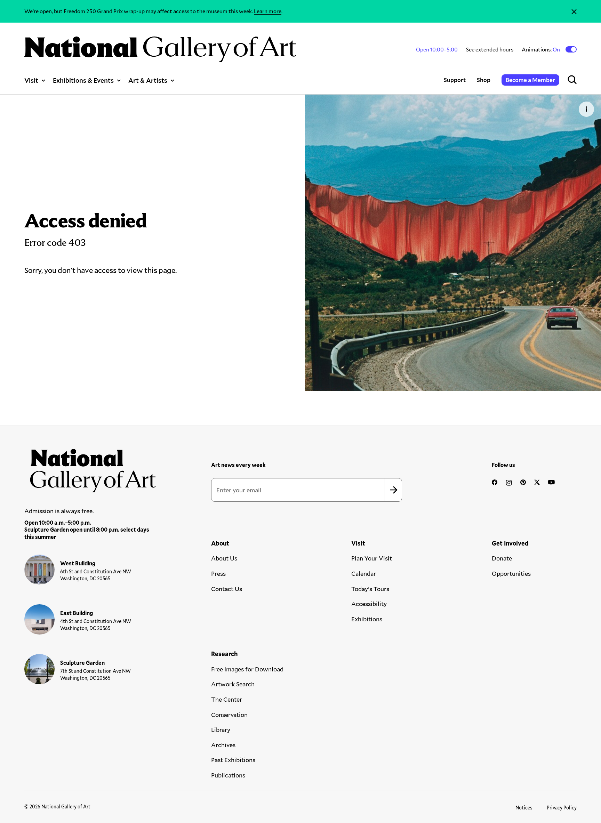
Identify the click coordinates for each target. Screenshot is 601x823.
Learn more (267, 11)
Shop (483, 80)
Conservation (229, 714)
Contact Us (226, 588)
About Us (224, 558)
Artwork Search (233, 684)
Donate (502, 558)
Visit (31, 80)
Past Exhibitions (233, 760)
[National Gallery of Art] (90, 467)
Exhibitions (366, 619)
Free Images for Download (247, 669)
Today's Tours (370, 588)
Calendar (363, 573)
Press (218, 573)
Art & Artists (147, 80)
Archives (223, 745)
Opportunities (511, 573)
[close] (574, 11)
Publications (228, 775)
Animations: (541, 49)
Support (455, 80)
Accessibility (369, 603)
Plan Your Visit (371, 558)
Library (220, 729)
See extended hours (489, 49)
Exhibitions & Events (83, 80)
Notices (523, 807)
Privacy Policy (562, 807)
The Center (226, 699)
